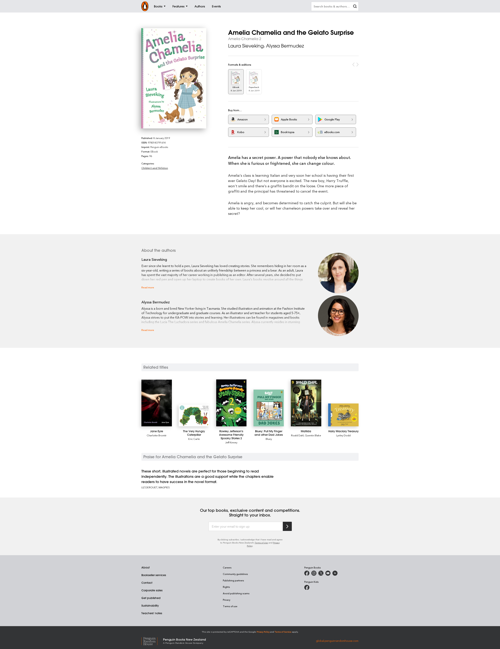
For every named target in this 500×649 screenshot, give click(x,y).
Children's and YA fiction (154, 168)
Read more (147, 287)
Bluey (269, 439)
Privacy (226, 599)
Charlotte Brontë (156, 435)
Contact (146, 582)
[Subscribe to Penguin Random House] (287, 526)
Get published (151, 598)
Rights (226, 587)
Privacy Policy (263, 631)
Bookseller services (153, 575)
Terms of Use (261, 542)
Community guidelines (235, 574)
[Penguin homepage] (144, 6)
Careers (227, 567)
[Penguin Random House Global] (152, 640)
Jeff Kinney (231, 442)
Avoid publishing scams (236, 593)
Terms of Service (283, 631)
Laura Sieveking (246, 46)
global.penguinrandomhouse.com (337, 641)
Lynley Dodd (343, 435)
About (145, 567)
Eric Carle (194, 439)
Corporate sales (151, 590)
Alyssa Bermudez (285, 46)
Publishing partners (233, 580)
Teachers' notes (151, 613)
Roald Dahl (297, 435)
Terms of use (230, 606)
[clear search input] (355, 6)
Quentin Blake (313, 435)
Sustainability (150, 605)
